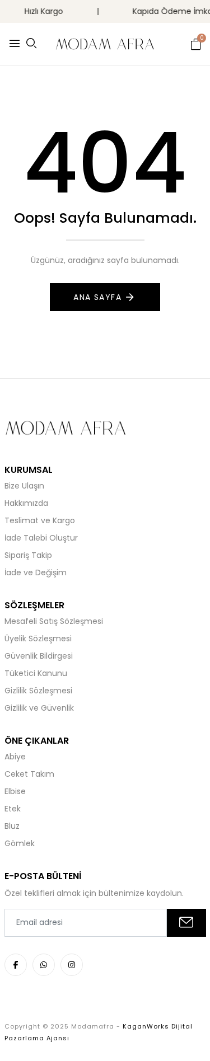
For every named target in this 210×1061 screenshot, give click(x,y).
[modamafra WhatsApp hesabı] (43, 965)
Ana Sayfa (97, 297)
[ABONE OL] (186, 923)
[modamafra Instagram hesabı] (71, 965)
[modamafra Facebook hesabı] (15, 965)
